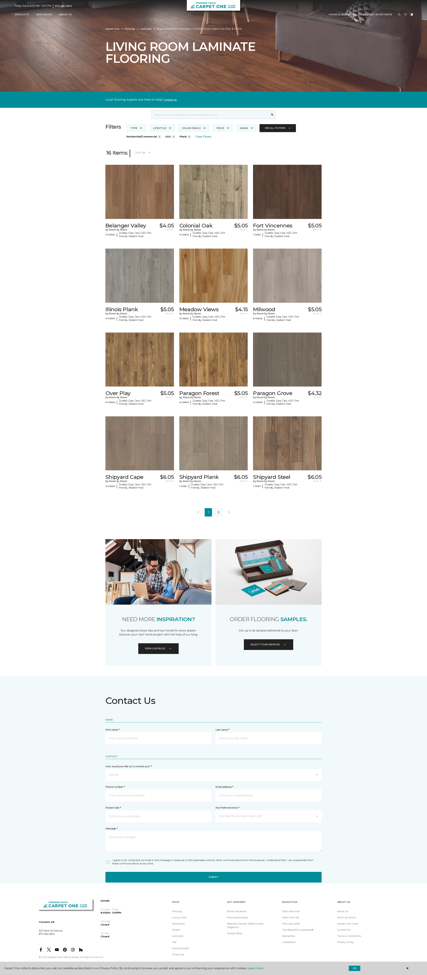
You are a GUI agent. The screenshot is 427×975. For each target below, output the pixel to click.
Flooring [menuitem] (177, 911)
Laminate (145, 28)
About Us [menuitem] (342, 911)
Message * (111, 828)
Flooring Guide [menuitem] (291, 923)
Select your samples (265, 644)
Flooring (130, 28)
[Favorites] (405, 14)
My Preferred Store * (227, 808)
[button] (399, 14)
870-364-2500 (63, 5)
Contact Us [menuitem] (343, 929)
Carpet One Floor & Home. (64, 957)
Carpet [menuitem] (176, 929)
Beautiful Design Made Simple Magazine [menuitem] (245, 925)
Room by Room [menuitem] (346, 917)
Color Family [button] (191, 128)
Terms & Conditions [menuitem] (349, 936)
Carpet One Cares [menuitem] (348, 923)
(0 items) (412, 14)
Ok (354, 968)
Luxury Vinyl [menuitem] (179, 917)
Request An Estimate (377, 14)
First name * (112, 730)
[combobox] (210, 114)
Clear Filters (203, 136)
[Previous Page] (198, 512)
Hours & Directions (342, 14)
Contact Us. (170, 99)
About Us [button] (65, 14)
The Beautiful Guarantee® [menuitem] (298, 929)
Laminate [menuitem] (177, 936)
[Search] (272, 114)
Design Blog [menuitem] (234, 933)
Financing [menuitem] (178, 954)
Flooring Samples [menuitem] (237, 917)
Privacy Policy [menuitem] (345, 942)
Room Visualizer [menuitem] (237, 911)
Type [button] (134, 128)
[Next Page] (229, 512)
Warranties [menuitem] (288, 936)
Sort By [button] (140, 152)
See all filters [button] (275, 127)
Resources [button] (44, 14)
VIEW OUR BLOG (155, 648)
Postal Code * (113, 808)
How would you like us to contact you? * (128, 766)
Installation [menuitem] (289, 942)
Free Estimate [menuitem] (180, 948)
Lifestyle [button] (159, 128)
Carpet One (112, 28)
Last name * (222, 730)
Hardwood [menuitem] (178, 923)
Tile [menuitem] (174, 942)
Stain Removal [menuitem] (290, 911)
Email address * (224, 787)
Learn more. (256, 968)
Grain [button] (244, 128)
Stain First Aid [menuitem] (290, 917)
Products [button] (22, 14)
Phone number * (115, 787)
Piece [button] (220, 128)
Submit (213, 877)
